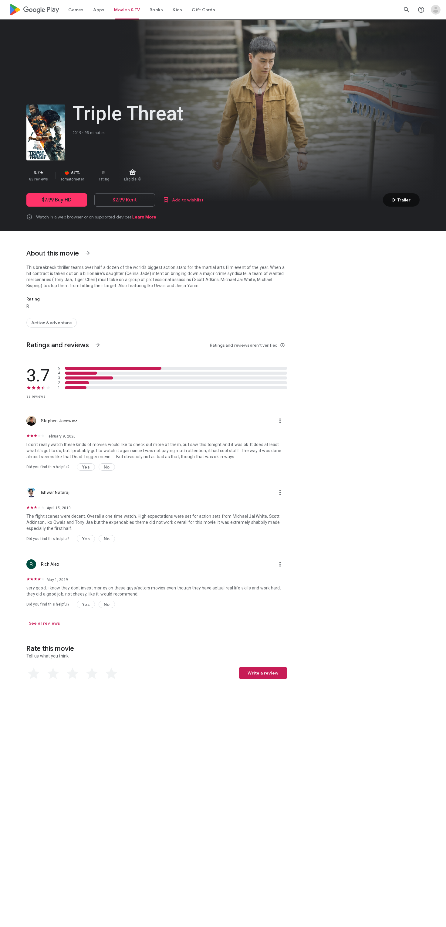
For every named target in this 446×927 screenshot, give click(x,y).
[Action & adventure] (51, 322)
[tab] (75, 9)
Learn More (144, 217)
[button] (86, 467)
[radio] (33, 673)
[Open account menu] (435, 9)
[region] (134, 175)
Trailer (400, 200)
